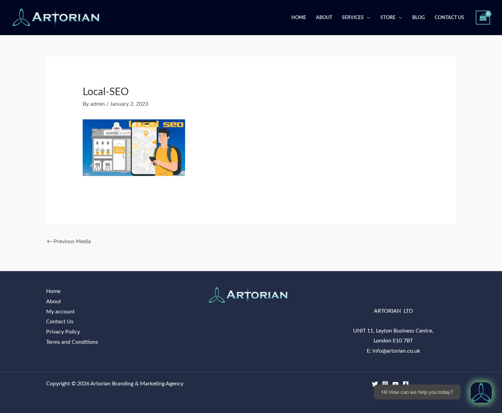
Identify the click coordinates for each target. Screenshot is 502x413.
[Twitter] (375, 384)
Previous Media (69, 241)
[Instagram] (385, 384)
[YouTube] (395, 384)
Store (387, 17)
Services (353, 17)
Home (298, 17)
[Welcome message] (481, 392)
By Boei (481, 408)
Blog (418, 17)
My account (60, 311)
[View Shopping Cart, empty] (483, 18)
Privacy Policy (63, 332)
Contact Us (449, 17)
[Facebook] (406, 384)
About (324, 17)
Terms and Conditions (72, 342)
